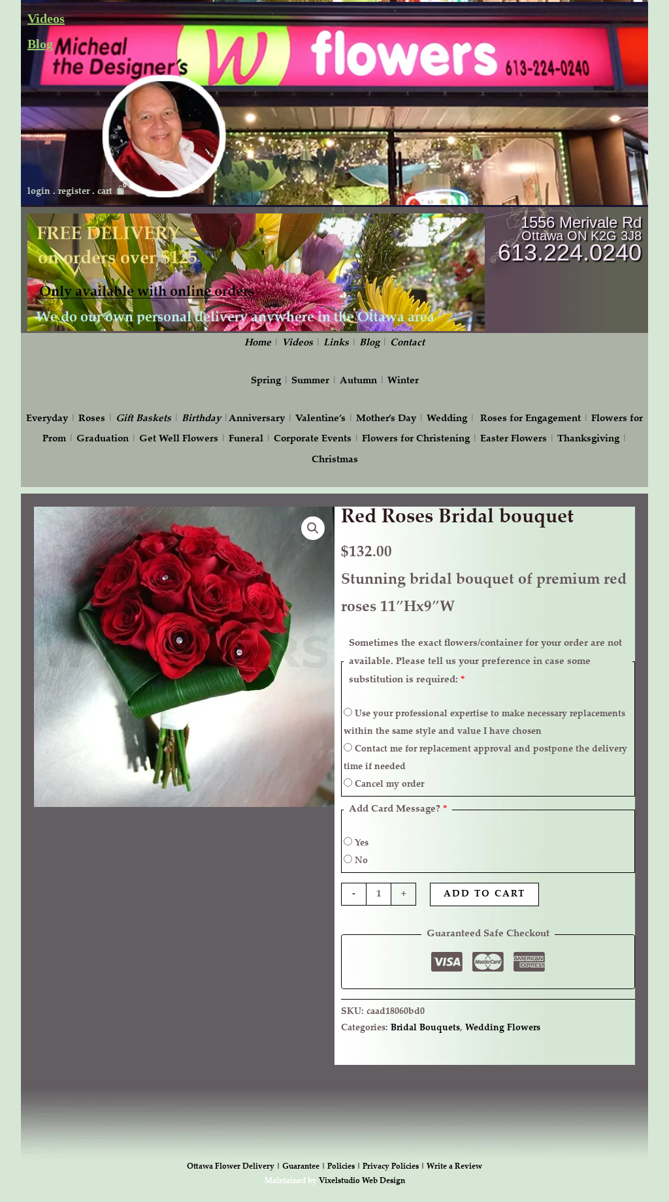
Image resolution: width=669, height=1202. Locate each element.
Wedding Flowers (502, 1028)
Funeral (246, 439)
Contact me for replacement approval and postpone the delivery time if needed (485, 758)
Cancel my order (388, 784)
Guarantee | (304, 1167)
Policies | (345, 1167)
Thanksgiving (588, 439)
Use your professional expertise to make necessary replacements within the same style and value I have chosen (484, 723)
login (38, 192)
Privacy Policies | (395, 1167)
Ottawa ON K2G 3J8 (581, 236)
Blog (40, 44)
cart (104, 192)
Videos (46, 18)
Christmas (335, 460)
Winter (403, 381)
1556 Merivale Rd (581, 222)
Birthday (201, 419)
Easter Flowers (513, 439)
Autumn (358, 381)
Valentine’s (320, 419)
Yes (360, 843)
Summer (310, 381)
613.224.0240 (570, 252)
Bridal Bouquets (425, 1028)
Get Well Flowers (178, 439)
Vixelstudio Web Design (362, 1181)
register (74, 192)
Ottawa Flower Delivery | (234, 1167)
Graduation (102, 439)
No (360, 861)
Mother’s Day (386, 419)
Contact (407, 343)
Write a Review (454, 1167)
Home (257, 343)
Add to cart (484, 894)
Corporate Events (312, 439)
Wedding (447, 419)
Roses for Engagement (530, 419)
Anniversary (257, 419)
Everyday (47, 419)
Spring (266, 381)
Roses (91, 419)
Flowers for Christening (416, 439)
